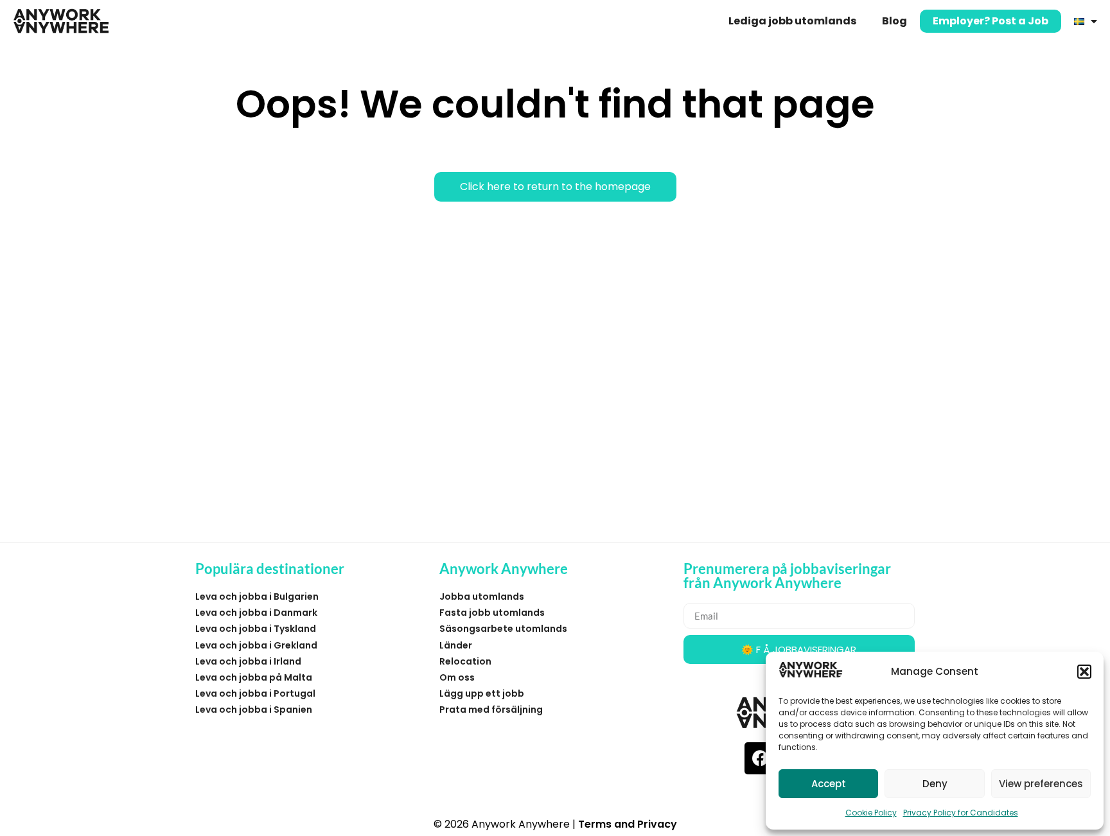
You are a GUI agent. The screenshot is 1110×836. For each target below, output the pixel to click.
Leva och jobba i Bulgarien (257, 596)
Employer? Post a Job (990, 20)
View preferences (1041, 783)
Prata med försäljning (491, 709)
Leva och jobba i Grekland (256, 645)
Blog (894, 20)
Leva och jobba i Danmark (256, 612)
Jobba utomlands (481, 596)
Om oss (457, 677)
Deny (934, 783)
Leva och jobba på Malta (253, 677)
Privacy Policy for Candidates (960, 812)
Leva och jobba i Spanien (253, 709)
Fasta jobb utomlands (492, 612)
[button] (1084, 671)
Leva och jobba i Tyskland (255, 628)
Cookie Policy (871, 812)
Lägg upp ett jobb (481, 693)
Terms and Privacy (627, 824)
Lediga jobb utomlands (792, 20)
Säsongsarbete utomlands (503, 628)
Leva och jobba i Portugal (255, 693)
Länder (455, 645)
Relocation (465, 661)
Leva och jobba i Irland (248, 661)
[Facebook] (760, 758)
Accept (828, 783)
